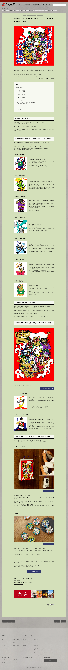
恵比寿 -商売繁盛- (22, 90)
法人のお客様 (15, 659)
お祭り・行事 (43, 10)
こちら (51, 78)
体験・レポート (54, 10)
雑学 (11, 10)
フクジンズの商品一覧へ (46, 388)
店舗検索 (3, 662)
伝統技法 (48, 10)
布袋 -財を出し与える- (22, 98)
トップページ (4, 659)
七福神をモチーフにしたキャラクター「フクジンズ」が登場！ (26, 102)
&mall (34, 652)
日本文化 (20, 10)
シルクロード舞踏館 (16, 645)
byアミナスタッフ (26, 10)
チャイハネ (4, 639)
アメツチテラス (4, 646)
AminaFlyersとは (27, 4)
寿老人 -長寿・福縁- (22, 94)
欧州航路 (3, 645)
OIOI (34, 642)
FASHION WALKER (37, 646)
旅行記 (4, 10)
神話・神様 (33, 10)
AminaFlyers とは (27, 657)
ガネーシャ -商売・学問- (23, 103)
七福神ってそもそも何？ (20, 87)
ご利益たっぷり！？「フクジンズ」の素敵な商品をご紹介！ (26, 106)
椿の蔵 (14, 642)
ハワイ (8, 10)
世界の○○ (15, 10)
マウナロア (25, 646)
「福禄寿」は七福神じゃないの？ (21, 100)
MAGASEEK (36, 645)
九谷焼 (20, 109)
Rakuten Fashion (36, 648)
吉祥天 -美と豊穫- (22, 97)
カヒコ (3, 642)
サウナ (38, 10)
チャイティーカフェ (16, 639)
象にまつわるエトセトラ (18, 584)
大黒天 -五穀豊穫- (22, 91)
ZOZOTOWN (36, 639)
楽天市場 (35, 649)
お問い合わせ (50, 660)
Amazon (35, 651)
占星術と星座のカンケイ (18, 580)
